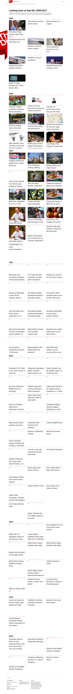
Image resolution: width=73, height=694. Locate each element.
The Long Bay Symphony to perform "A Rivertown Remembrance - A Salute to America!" (16, 352)
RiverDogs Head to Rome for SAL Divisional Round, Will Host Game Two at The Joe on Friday (16, 644)
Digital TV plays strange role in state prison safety (16, 85)
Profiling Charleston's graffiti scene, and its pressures (16, 163)
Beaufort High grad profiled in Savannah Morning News (53, 228)
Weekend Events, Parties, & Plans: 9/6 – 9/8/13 (36, 581)
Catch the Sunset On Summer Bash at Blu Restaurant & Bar (16, 602)
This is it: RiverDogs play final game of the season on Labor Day (35, 222)
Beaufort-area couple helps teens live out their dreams (54, 331)
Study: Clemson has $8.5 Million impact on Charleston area (54, 370)
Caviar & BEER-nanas (54, 423)
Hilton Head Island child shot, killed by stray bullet (34, 397)
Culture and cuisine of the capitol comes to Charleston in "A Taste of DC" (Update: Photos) (54, 391)
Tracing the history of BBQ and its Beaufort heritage (54, 185)
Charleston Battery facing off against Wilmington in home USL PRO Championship (53, 409)
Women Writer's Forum (36, 486)
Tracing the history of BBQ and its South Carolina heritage (53, 204)
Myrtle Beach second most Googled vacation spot (35, 331)
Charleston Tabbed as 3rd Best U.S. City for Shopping (35, 659)
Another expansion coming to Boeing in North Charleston (35, 389)
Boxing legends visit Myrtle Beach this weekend (35, 350)
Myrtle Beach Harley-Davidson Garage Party (16, 563)
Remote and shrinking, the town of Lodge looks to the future (54, 127)
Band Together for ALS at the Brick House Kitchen (54, 527)
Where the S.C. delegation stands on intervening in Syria (16, 536)
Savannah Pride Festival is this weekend (33, 425)
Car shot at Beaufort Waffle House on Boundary (16, 389)
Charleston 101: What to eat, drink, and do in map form (17, 370)
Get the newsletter (10, 680)
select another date (47, 14)
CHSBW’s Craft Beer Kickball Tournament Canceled (35, 602)
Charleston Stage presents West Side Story (16, 34)
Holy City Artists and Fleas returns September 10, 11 (16, 313)
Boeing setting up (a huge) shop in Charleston (53, 168)
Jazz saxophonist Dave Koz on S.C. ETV (52, 49)
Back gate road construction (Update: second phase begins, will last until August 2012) (17, 279)
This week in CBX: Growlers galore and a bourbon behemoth (54, 295)
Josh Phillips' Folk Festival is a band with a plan (54, 146)
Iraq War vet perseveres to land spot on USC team (53, 109)
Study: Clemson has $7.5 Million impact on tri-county (35, 516)
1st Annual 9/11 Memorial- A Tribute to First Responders (54, 581)
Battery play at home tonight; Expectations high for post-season (35, 146)
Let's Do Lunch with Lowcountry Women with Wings (35, 452)
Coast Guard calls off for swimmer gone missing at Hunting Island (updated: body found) (17, 186)
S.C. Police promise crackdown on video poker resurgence (35, 277)
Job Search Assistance (54, 449)
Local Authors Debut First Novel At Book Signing (16, 479)
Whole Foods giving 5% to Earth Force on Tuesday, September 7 (36, 238)
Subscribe (63, 1)
